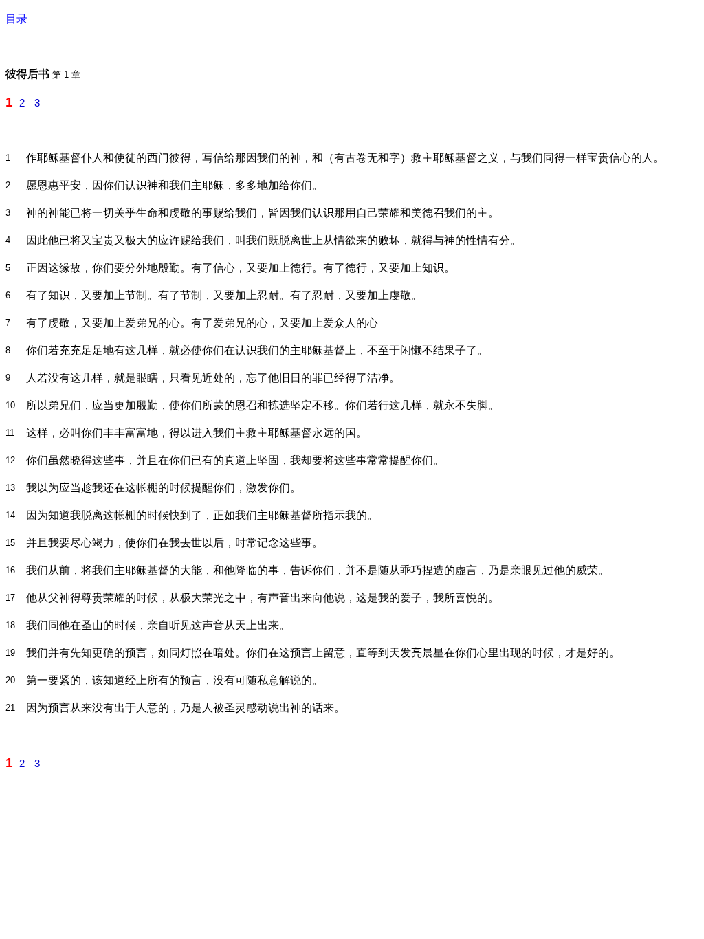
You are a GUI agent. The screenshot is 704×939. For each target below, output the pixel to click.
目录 (17, 19)
